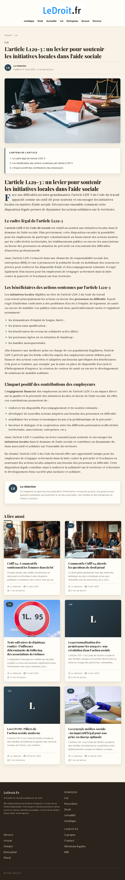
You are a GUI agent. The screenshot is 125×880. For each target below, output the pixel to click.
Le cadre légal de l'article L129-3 (28, 158)
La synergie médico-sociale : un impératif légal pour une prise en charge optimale (87, 733)
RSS (66, 852)
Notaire (8, 846)
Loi (61, 21)
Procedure (71, 803)
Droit (40, 21)
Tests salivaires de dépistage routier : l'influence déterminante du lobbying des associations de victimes (26, 648)
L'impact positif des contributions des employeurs (37, 168)
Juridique (29, 21)
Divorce (97, 21)
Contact (69, 840)
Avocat (85, 21)
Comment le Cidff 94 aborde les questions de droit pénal (87, 565)
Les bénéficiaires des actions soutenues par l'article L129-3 (42, 163)
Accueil (8, 35)
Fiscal (7, 857)
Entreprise (72, 21)
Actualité (51, 21)
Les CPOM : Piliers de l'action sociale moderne (23, 731)
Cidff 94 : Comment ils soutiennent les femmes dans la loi (30, 565)
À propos (33, 498)
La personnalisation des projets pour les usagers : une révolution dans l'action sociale (89, 646)
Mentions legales (75, 846)
